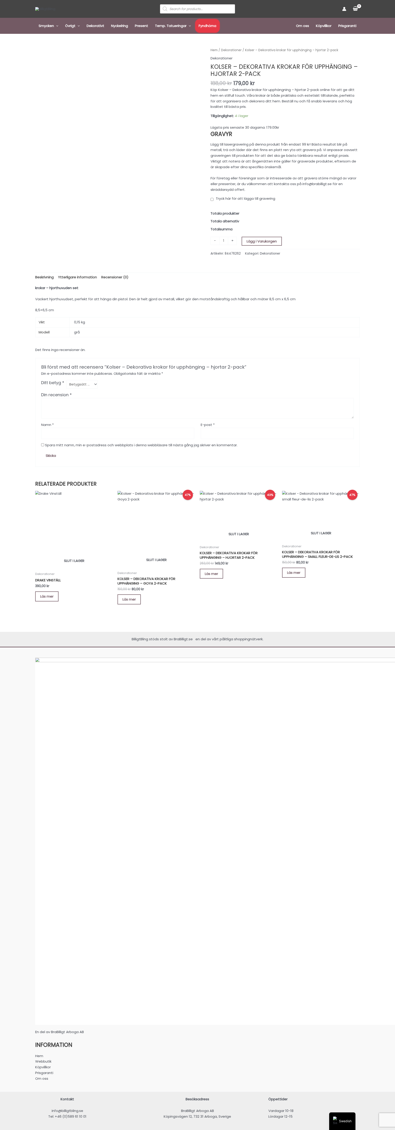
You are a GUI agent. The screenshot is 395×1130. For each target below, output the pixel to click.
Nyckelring (119, 25)
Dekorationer (231, 50)
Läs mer (46, 596)
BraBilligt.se (184, 639)
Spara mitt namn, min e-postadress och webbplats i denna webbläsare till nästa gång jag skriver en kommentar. (141, 445)
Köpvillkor (323, 25)
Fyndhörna (207, 25)
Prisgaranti (347, 25)
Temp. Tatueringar (171, 25)
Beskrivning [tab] (44, 277)
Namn (47, 424)
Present (141, 25)
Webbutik (43, 1061)
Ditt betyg (52, 383)
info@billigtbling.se (67, 1110)
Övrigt (70, 25)
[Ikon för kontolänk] (344, 9)
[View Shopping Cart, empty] (355, 9)
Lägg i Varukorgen (262, 241)
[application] (56, 26)
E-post (208, 424)
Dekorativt (95, 25)
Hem (214, 50)
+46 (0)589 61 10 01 (70, 1116)
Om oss (302, 25)
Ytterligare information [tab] (77, 277)
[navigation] (342, 1121)
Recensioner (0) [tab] (114, 277)
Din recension (56, 395)
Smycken (46, 25)
